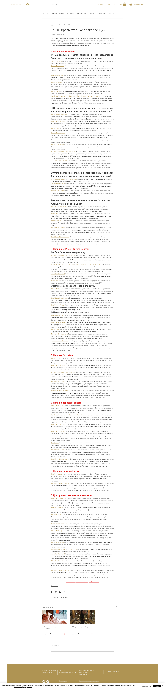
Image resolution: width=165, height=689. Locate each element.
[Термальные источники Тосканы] (54, 617)
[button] (108, 4)
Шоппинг (92, 13)
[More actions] (113, 25)
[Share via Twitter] (56, 592)
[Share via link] (64, 592)
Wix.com (84, 675)
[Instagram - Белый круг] (47, 681)
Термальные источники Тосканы (52, 628)
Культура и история (58, 13)
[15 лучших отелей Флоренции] (82, 617)
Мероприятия (81, 13)
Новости (111, 13)
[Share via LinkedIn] (60, 592)
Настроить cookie (146, 686)
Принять (157, 686)
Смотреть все (119, 607)
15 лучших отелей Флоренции (82, 627)
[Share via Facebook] (51, 592)
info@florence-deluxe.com (68, 673)
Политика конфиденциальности (23, 687)
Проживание (102, 13)
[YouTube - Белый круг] (43, 681)
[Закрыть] (163, 686)
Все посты (45, 13)
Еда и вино (70, 13)
